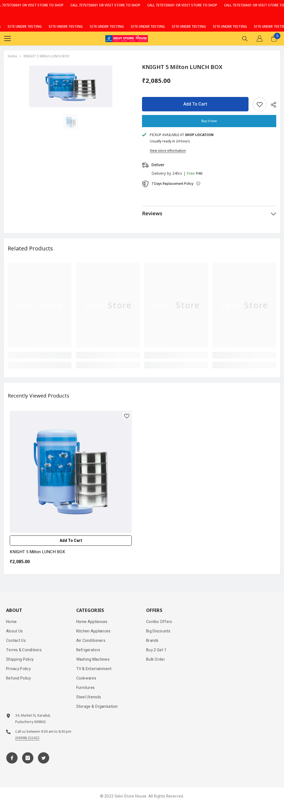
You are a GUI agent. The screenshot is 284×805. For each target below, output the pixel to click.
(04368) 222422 (27, 737)
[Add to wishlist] (260, 104)
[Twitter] (43, 758)
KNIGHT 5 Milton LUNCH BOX (37, 552)
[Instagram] (28, 758)
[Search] (245, 38)
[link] (40, 355)
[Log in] (260, 38)
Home (12, 56)
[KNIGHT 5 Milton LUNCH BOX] (71, 472)
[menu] (7, 38)
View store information (168, 150)
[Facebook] (12, 758)
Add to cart (195, 104)
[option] (71, 86)
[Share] (271, 104)
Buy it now (209, 121)
